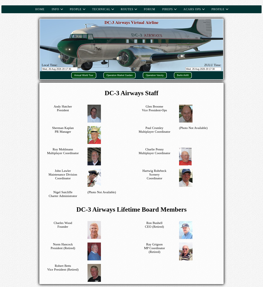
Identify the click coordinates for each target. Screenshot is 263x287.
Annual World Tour (83, 75)
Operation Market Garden (119, 75)
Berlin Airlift (183, 75)
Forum (149, 9)
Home (40, 9)
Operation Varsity (155, 75)
